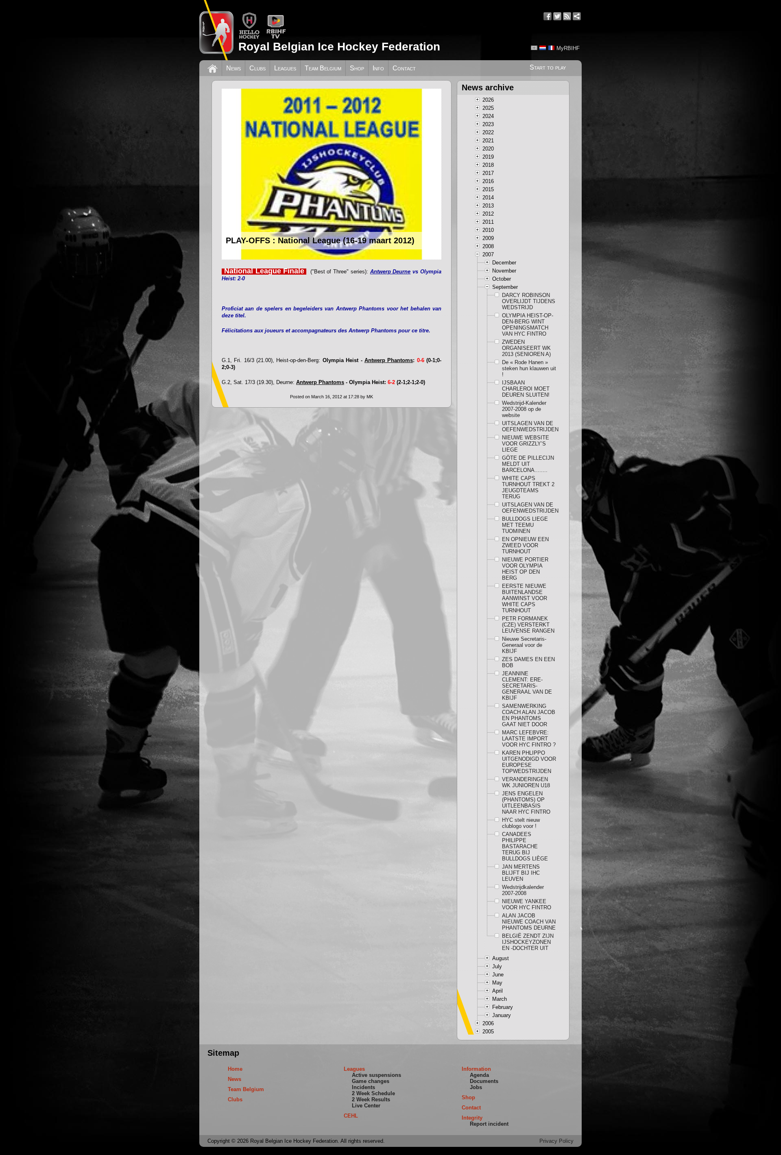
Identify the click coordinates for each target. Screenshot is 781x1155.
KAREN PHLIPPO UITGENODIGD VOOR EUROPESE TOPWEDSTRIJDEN (529, 762)
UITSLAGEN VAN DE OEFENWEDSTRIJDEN (529, 426)
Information (476, 1069)
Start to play (548, 67)
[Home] (212, 67)
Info (378, 68)
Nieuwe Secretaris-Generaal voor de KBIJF (524, 645)
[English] (534, 48)
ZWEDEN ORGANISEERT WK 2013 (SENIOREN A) (526, 348)
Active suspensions (376, 1075)
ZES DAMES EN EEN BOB (528, 662)
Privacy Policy (556, 1141)
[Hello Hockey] (249, 37)
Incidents (363, 1087)
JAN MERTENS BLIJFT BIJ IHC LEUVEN (521, 873)
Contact (404, 68)
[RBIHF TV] (276, 37)
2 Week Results (371, 1099)
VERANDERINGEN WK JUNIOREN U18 (526, 782)
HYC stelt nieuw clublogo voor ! (521, 823)
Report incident (489, 1124)
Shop (357, 68)
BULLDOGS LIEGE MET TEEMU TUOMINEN (525, 525)
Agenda (479, 1075)
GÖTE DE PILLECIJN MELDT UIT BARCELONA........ (528, 464)
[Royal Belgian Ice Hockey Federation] (216, 30)
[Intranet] (577, 16)
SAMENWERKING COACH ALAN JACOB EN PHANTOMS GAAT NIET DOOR (528, 715)
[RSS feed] (567, 16)
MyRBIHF (568, 48)
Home (235, 1069)
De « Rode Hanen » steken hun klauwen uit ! (529, 368)
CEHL (351, 1116)
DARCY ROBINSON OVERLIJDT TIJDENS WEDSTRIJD (528, 301)
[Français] (551, 48)
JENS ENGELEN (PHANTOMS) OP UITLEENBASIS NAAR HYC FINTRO (526, 802)
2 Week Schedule (373, 1093)
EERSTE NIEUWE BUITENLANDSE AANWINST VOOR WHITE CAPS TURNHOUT (524, 598)
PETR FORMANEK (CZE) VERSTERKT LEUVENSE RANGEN (528, 625)
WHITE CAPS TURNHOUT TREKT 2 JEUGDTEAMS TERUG (528, 487)
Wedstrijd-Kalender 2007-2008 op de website (524, 409)
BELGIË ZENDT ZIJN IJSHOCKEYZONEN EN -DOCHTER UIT (528, 942)
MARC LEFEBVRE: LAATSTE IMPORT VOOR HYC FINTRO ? (529, 738)
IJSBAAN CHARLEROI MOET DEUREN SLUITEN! (526, 389)
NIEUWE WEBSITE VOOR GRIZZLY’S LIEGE (525, 443)
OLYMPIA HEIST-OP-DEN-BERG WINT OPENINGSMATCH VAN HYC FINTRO (527, 324)
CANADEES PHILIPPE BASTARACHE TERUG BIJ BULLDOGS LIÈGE (525, 846)
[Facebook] (547, 16)
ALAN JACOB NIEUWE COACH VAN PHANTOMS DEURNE (529, 922)
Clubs (257, 68)
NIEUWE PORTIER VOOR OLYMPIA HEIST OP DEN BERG (525, 569)
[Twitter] (557, 16)
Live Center (366, 1106)
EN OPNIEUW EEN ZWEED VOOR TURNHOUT (525, 545)
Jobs (476, 1087)
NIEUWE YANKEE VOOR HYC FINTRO (526, 904)
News (233, 68)
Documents (484, 1081)
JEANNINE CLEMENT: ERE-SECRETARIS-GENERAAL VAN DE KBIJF (527, 685)
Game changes (370, 1081)
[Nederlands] (542, 48)
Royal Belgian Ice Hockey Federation (339, 46)
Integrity (472, 1118)
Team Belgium (323, 68)
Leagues (285, 68)
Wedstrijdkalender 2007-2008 (523, 890)
